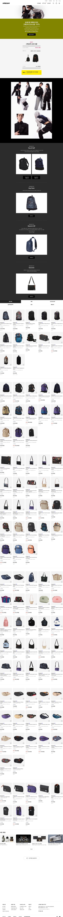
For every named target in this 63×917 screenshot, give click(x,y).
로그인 (60, 0)
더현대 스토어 (22, 909)
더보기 (31, 849)
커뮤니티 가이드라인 (5, 911)
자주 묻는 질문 (40, 911)
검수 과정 (3, 906)
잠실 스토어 (21, 908)
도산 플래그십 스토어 (23, 906)
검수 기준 (3, 908)
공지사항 (29, 909)
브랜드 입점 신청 (13, 909)
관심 (54, 0)
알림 (56, 0)
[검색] (53, 3)
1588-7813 (44, 904)
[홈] (6, 3)
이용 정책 (3, 909)
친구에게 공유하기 (33, 858)
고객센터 (46, 0)
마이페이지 (50, 0)
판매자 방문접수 (13, 906)
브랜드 (29, 908)
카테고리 (29, 906)
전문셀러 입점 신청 (14, 908)
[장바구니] (56, 3)
